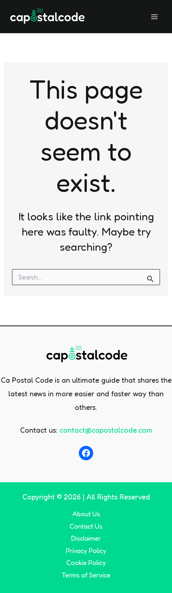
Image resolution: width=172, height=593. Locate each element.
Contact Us (86, 526)
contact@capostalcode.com (106, 429)
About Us (86, 514)
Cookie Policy (86, 563)
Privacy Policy (86, 551)
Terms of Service (86, 575)
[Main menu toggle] (154, 16)
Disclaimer (86, 538)
